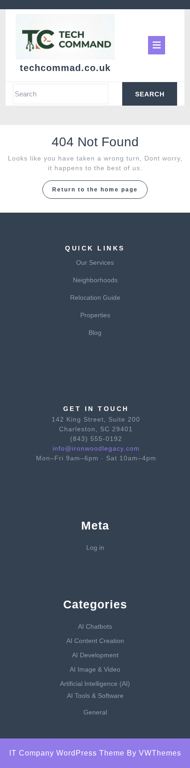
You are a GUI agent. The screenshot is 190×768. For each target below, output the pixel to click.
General (95, 712)
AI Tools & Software (95, 695)
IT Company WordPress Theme (67, 753)
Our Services (95, 262)
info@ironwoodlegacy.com (96, 448)
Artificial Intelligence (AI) (95, 683)
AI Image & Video (95, 669)
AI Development (95, 655)
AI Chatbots (95, 626)
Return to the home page (100, 192)
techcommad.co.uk (65, 68)
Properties (95, 315)
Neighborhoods (95, 280)
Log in (95, 547)
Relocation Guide (95, 297)
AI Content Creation (95, 640)
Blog (95, 332)
